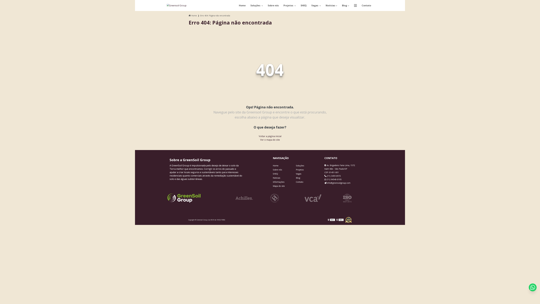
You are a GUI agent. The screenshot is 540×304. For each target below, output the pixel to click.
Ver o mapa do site (270, 139)
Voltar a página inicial (270, 136)
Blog (344, 5)
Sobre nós (273, 5)
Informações (278, 182)
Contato (366, 5)
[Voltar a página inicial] (176, 5)
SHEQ (304, 5)
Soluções (255, 5)
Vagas (315, 5)
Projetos (289, 5)
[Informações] (355, 5)
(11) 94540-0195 (334, 179)
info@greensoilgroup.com (338, 183)
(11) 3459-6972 (333, 176)
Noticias (330, 5)
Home (242, 5)
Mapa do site (279, 186)
